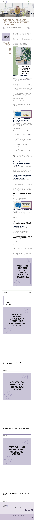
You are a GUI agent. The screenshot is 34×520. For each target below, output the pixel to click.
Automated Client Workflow (18, 254)
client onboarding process (24, 151)
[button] (28, 2)
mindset (21, 13)
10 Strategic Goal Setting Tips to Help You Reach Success (16, 428)
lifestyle (29, 13)
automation (28, 28)
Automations (5, 13)
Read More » (5, 499)
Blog (6, 27)
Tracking (13, 13)
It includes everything (27, 79)
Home (4, 27)
